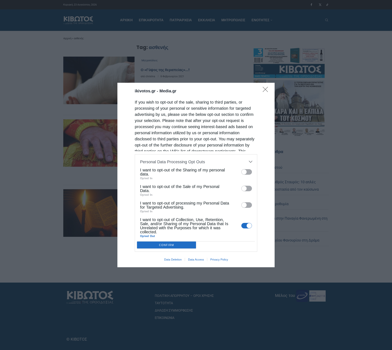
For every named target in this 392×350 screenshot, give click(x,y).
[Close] (267, 91)
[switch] (246, 172)
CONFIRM (166, 245)
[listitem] (196, 162)
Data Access (196, 259)
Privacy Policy (219, 259)
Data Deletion (173, 259)
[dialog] (196, 175)
